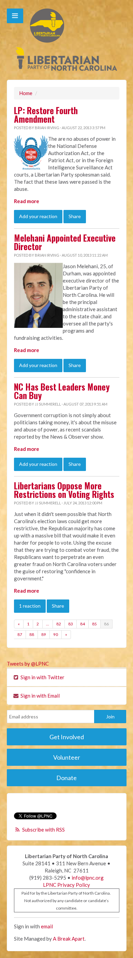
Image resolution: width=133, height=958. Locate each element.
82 (58, 623)
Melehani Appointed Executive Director (65, 242)
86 (106, 623)
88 (31, 634)
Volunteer (66, 757)
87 (19, 634)
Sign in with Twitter (41, 677)
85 (94, 623)
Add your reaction (38, 216)
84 (82, 623)
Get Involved (66, 737)
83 (70, 623)
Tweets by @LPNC (28, 663)
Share (75, 216)
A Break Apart (69, 939)
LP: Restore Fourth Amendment (46, 114)
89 (43, 634)
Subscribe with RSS (43, 829)
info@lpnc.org (88, 878)
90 (55, 634)
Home (25, 93)
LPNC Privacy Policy (66, 885)
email (47, 926)
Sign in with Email (39, 696)
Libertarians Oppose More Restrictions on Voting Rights (64, 490)
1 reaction (30, 606)
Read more (26, 201)
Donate (66, 777)
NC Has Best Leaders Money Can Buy (62, 391)
